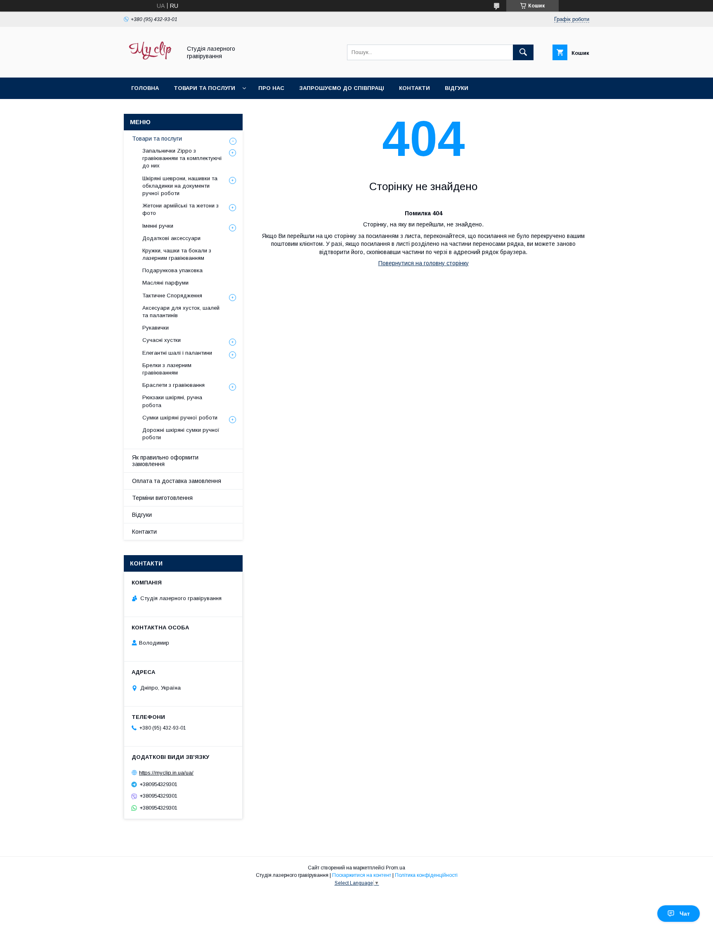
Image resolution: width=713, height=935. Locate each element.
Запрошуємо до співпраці (341, 88)
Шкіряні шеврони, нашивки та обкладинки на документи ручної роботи (179, 185)
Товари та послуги (204, 88)
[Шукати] (523, 52)
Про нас (271, 88)
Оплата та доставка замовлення (176, 481)
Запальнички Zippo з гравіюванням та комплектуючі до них (182, 158)
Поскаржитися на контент (361, 875)
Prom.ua (395, 868)
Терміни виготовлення (162, 498)
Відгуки (456, 88)
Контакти (414, 88)
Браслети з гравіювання (173, 385)
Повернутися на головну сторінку (423, 263)
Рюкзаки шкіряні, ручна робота (172, 401)
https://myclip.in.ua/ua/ (166, 773)
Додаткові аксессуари (171, 238)
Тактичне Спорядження (172, 295)
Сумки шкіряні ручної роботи (179, 418)
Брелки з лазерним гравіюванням (166, 369)
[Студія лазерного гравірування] (150, 67)
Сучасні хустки (161, 340)
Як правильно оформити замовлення (165, 460)
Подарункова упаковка (172, 270)
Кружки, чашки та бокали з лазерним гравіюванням (176, 254)
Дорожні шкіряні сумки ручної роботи (181, 433)
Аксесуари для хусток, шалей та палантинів (181, 311)
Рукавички (155, 328)
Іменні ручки (157, 226)
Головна (145, 88)
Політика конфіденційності (426, 875)
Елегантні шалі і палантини (177, 353)
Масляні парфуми (165, 283)
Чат (685, 913)
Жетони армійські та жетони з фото (180, 209)
